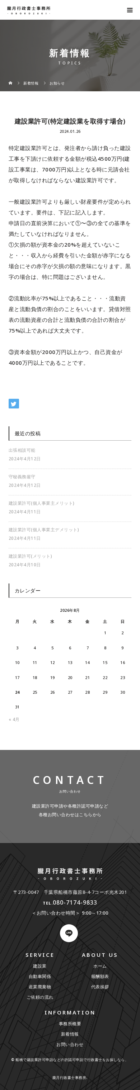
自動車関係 (40, 976)
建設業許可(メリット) (30, 556)
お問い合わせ (69, 1044)
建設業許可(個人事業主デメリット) (44, 530)
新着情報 (70, 1034)
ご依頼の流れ (40, 997)
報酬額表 (100, 976)
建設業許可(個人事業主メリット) (42, 503)
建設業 (40, 966)
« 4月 (14, 719)
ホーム (100, 966)
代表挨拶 (100, 987)
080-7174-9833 (75, 902)
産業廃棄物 (40, 987)
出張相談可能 (22, 450)
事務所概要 (70, 1024)
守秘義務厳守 (22, 477)
